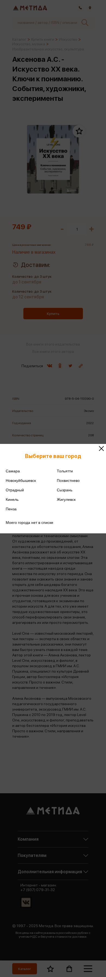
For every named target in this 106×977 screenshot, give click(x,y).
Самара (13, 471)
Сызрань (64, 490)
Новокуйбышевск (21, 480)
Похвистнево (68, 480)
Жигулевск (66, 499)
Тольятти (65, 471)
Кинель (12, 499)
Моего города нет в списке (29, 522)
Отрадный (15, 490)
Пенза (11, 509)
